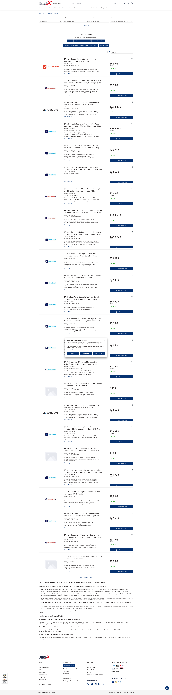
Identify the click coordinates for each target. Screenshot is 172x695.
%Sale (40, 682)
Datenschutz (119, 692)
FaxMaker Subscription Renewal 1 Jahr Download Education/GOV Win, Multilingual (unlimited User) (83, 233)
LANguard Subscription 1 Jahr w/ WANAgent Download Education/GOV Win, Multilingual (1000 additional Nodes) (82, 125)
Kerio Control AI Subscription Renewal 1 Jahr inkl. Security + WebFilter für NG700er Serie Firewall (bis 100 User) (83, 211)
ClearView (66, 45)
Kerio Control (87, 41)
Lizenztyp (113, 17)
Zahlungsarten (67, 678)
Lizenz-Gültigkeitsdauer (69, 21)
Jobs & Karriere (91, 667)
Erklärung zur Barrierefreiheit (70, 681)
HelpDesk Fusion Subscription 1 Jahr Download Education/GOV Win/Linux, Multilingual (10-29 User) (83, 471)
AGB (125, 692)
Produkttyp (66, 17)
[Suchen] (115, 3)
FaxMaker (70, 41)
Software (41, 670)
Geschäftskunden (91, 665)
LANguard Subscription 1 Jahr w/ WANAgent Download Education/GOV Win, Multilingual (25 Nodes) (81, 514)
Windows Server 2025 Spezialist (95, 674)
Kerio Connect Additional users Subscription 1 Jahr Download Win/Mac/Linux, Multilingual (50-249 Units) (83, 536)
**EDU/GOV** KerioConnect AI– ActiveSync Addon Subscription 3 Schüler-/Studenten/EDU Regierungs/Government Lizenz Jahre (81, 449)
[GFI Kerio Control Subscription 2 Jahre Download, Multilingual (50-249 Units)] (50, 499)
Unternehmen (91, 672)
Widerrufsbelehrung (68, 676)
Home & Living (42, 679)
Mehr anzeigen (86, 25)
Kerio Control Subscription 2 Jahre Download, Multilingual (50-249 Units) (82, 493)
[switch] (4, 682)
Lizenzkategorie (90, 17)
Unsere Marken (91, 670)
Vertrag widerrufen (69, 665)
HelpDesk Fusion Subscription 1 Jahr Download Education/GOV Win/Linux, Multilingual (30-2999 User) (82, 298)
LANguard (95, 41)
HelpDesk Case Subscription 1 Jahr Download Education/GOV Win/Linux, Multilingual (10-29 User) (83, 168)
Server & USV (42, 677)
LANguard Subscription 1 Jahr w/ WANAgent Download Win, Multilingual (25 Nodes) (81, 406)
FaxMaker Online (104, 45)
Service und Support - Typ (93, 21)
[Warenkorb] (131, 3)
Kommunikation (43, 674)
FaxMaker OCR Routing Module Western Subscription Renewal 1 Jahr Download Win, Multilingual (80, 255)
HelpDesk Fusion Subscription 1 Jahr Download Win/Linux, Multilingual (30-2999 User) (82, 276)
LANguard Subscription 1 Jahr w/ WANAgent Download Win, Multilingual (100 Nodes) (81, 103)
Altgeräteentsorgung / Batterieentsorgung (74, 669)
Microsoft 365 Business (45, 684)
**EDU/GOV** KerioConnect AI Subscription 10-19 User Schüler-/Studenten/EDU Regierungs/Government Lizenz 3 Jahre (83, 558)
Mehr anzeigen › (68, 73)
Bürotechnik (42, 672)
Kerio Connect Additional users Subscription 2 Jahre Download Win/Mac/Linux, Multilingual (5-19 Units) (82, 82)
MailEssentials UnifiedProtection (79, 45)
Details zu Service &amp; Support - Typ (119, 21)
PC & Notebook (43, 665)
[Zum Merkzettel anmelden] (132, 59)
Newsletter (66, 673)
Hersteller (42, 17)
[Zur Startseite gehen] (45, 3)
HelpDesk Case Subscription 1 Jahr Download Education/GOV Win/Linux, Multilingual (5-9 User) (82, 428)
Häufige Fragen (67, 671)
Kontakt (111, 692)
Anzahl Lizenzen (43, 21)
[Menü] (7, 673)
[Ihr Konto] (124, 3)
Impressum (131, 692)
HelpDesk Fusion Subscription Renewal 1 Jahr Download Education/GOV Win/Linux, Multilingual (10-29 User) (82, 146)
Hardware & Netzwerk (44, 667)
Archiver (102, 41)
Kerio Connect (78, 41)
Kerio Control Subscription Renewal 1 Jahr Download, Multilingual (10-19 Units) (81, 60)
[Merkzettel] (128, 3)
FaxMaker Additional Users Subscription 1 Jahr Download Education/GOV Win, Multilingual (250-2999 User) (82, 320)
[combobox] (91, 3)
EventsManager (94, 45)
